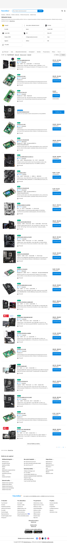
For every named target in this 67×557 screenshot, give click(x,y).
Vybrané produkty (28, 469)
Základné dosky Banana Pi (7, 486)
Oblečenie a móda (49, 473)
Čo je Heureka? (4, 503)
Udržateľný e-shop (53, 512)
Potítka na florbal (5, 471)
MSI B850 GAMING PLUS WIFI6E (23, 205)
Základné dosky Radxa (6, 489)
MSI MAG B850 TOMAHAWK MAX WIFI (25, 317)
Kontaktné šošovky (6, 463)
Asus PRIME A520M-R (21, 173)
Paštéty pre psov (5, 461)
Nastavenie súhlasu (21, 510)
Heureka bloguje (4, 512)
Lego (47, 468)
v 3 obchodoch (55, 142)
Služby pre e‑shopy (37, 506)
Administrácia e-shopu (38, 503)
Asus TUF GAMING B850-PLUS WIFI (24, 285)
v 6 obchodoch (55, 77)
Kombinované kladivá (6, 477)
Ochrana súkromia (21, 512)
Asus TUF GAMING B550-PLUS (23, 60)
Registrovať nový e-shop (39, 505)
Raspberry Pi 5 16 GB (21, 349)
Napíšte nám (33, 522)
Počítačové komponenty (24, 14)
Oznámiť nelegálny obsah (6, 516)
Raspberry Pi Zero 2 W (21, 92)
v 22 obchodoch (56, 334)
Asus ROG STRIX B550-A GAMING (24, 333)
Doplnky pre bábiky (6, 465)
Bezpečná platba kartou (22, 514)
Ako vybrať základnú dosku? (23, 112)
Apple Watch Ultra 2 (50, 465)
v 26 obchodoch (56, 61)
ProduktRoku (52, 506)
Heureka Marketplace (38, 508)
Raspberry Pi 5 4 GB (21, 124)
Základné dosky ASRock (7, 484)
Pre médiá (3, 510)
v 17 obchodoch (56, 430)
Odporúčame (49, 459)
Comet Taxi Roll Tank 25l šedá (30, 481)
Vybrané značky (6, 480)
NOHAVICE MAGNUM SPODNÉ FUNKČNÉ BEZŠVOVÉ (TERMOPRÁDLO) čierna (33, 476)
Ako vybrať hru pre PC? (28, 465)
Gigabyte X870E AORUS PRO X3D (24, 222)
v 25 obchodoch (56, 174)
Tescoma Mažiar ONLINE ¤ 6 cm (30, 474)
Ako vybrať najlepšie (29, 459)
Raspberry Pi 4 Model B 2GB (23, 188)
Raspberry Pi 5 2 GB (21, 413)
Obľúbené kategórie (7, 459)
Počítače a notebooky (15, 14)
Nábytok (47, 471)
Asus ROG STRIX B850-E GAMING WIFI (25, 302)
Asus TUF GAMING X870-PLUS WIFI (24, 397)
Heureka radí (20, 506)
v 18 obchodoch (56, 238)
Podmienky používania (5, 506)
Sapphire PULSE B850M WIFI (23, 254)
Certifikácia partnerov (54, 508)
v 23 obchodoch (56, 398)
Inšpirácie (52, 510)
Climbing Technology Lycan (29, 471)
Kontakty (3, 505)
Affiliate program (37, 514)
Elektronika (8, 14)
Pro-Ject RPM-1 (27, 472)
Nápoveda (36, 517)
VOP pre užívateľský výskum (23, 516)
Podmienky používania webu (47, 542)
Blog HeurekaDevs (5, 514)
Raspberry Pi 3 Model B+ (22, 269)
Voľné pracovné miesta (6, 508)
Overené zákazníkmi (54, 503)
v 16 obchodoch (56, 206)
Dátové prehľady (37, 512)
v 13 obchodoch (56, 222)
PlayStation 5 (48, 466)
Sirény (3, 475)
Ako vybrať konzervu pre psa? (30, 461)
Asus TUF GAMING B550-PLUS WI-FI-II (25, 156)
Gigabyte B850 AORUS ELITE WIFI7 (24, 237)
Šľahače (3, 466)
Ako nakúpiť (19, 503)
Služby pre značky (37, 510)
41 (63, 447)
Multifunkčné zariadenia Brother (8, 470)
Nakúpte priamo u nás (21, 508)
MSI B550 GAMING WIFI (22, 366)
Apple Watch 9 (49, 463)
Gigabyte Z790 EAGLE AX (22, 381)
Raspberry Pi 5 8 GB (21, 76)
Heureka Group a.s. (27, 542)
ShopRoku (52, 505)
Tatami (3, 468)
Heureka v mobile (20, 505)
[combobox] (25, 11)
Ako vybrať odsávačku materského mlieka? (32, 463)
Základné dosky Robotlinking (8, 488)
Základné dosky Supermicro (7, 483)
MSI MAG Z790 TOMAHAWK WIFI (23, 429)
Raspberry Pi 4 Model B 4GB (23, 140)
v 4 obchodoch (55, 125)
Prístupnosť (3, 517)
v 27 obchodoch (56, 158)
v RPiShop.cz (55, 92)
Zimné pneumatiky (49, 470)
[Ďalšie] (65, 447)
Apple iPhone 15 (49, 461)
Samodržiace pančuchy (6, 473)
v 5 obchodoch (55, 254)
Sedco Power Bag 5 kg (28, 479)
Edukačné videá (37, 516)
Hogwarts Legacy (27, 477)
